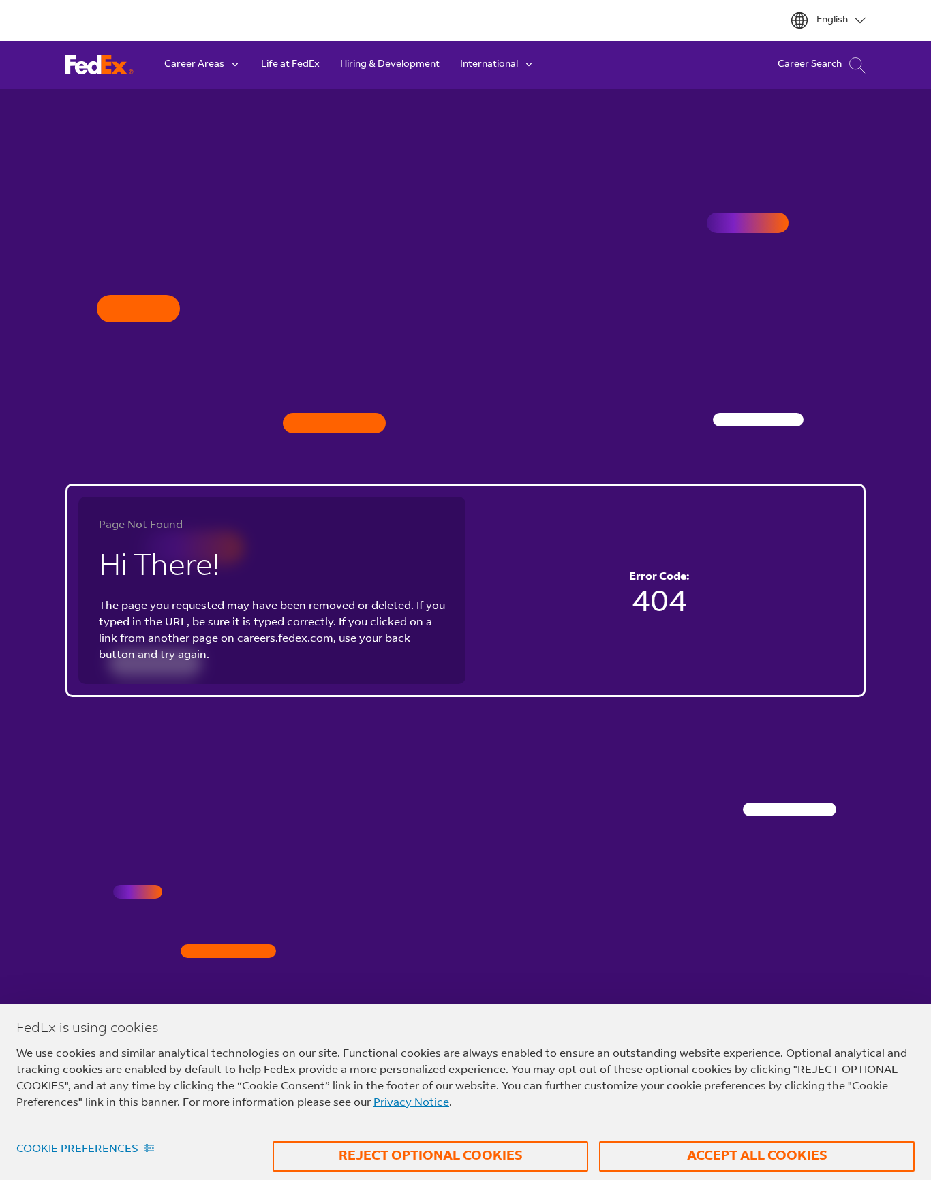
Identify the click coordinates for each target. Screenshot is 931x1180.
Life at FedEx (290, 64)
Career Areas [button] (194, 64)
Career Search (810, 64)
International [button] (489, 64)
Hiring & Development (390, 64)
